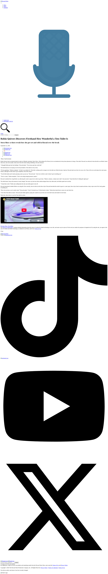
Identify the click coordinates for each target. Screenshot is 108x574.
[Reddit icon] (4, 151)
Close (2, 133)
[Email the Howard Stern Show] (11, 561)
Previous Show (4, 226)
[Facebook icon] (8, 148)
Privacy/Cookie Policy (8, 227)
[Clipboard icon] (8, 155)
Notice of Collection (53, 567)
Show (5, 5)
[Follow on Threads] (4, 561)
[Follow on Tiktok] (54, 357)
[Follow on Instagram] (8, 235)
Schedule (6, 7)
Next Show (10, 226)
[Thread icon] (7, 152)
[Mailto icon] (7, 153)
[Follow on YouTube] (54, 453)
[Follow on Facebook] (4, 358)
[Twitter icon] (7, 149)
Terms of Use (38, 228)
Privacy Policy (64, 565)
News (5, 6)
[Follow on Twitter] (54, 559)
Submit (16, 562)
